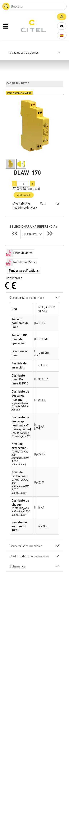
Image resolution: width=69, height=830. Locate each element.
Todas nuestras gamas (23, 52)
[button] (62, 16)
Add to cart (23, 195)
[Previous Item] (15, 233)
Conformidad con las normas (29, 556)
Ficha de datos (23, 253)
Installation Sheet (25, 262)
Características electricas (27, 297)
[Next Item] (50, 233)
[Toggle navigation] (6, 26)
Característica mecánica (26, 546)
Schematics (17, 566)
